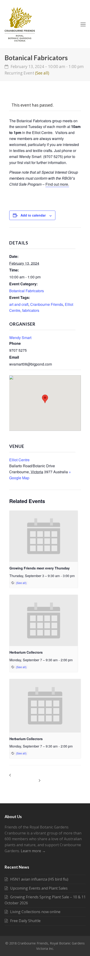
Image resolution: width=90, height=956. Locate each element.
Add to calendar (33, 215)
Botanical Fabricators (26, 290)
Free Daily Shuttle (25, 920)
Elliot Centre (19, 459)
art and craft (18, 304)
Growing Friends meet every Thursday (39, 568)
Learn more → (33, 850)
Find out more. (57, 184)
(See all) (42, 73)
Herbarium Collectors (26, 652)
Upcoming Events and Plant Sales (39, 888)
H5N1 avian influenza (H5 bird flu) (39, 879)
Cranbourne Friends (46, 304)
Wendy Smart (20, 337)
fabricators (30, 310)
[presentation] (43, 536)
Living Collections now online (35, 911)
